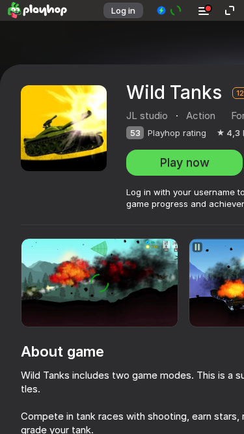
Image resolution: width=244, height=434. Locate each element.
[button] (169, 10)
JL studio (147, 115)
